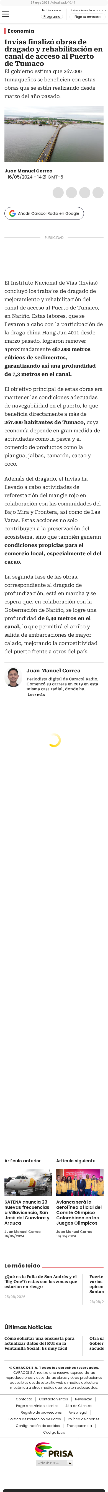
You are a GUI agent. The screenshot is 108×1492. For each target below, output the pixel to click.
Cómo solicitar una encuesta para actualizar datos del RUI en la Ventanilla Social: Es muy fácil (39, 1343)
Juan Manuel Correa (28, 171)
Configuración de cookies (38, 1426)
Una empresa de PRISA (54, 1449)
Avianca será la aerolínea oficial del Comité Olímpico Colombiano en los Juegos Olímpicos (79, 1212)
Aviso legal (78, 1412)
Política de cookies (83, 1419)
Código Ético (54, 1432)
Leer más (36, 694)
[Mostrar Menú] (5, 14)
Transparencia (79, 1426)
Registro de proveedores (41, 1412)
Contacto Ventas (53, 1399)
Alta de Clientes (78, 1406)
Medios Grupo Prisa (54, 1463)
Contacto (24, 1399)
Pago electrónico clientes (37, 1406)
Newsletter (83, 1399)
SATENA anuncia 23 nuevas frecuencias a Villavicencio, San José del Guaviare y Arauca (27, 1212)
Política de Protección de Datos (35, 1419)
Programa (51, 16)
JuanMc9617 (56, 171)
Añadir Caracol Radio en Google (48, 213)
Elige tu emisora (87, 17)
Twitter (71, 192)
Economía (21, 31)
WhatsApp (98, 192)
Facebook (58, 192)
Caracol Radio (27, 14)
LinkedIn (84, 192)
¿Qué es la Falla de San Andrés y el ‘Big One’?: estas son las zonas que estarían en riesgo (40, 1281)
